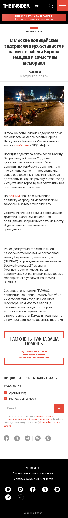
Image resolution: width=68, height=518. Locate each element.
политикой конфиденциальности (35, 419)
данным (14, 195)
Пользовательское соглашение (33, 473)
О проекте (32, 467)
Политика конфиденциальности (33, 479)
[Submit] (59, 408)
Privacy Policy (45, 422)
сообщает (21, 145)
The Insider (34, 71)
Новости (34, 32)
